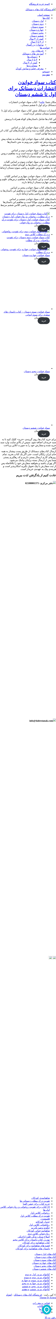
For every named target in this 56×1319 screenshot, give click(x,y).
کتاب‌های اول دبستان (45, 1254)
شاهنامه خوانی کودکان (38, 1230)
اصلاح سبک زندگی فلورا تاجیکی (34, 1236)
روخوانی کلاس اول (40, 1212)
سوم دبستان (37, 27)
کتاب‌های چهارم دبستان (44, 1263)
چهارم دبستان (36, 30)
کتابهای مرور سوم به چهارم (36, 1280)
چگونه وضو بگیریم (40, 1227)
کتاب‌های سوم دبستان (44, 1260)
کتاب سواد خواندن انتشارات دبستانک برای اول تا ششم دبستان (32, 88)
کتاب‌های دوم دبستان (45, 1257)
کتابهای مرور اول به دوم (37, 1274)
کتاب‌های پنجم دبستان (45, 1266)
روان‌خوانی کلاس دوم (39, 1233)
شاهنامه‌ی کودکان (40, 1198)
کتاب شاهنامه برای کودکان (36, 1242)
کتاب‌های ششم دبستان (44, 1269)
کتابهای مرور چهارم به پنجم (36, 1283)
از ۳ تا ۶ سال (37, 41)
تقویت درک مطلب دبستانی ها (35, 1201)
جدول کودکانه (43, 1221)
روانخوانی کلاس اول (39, 1224)
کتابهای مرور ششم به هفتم (36, 1289)
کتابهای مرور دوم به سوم (37, 1277)
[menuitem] (25, 14)
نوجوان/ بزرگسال (35, 44)
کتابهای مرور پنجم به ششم (36, 1286)
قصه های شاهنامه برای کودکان (34, 1245)
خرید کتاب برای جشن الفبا (36, 1204)
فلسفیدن (45, 1218)
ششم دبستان (37, 35)
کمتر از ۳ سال (36, 38)
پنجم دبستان (37, 32)
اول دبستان (38, 21)
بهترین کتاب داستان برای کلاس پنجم (31, 1239)
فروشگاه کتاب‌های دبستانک (28, 1294)
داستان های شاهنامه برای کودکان (33, 1248)
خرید (43, 228)
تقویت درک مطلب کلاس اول (35, 1215)
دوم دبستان (38, 24)
